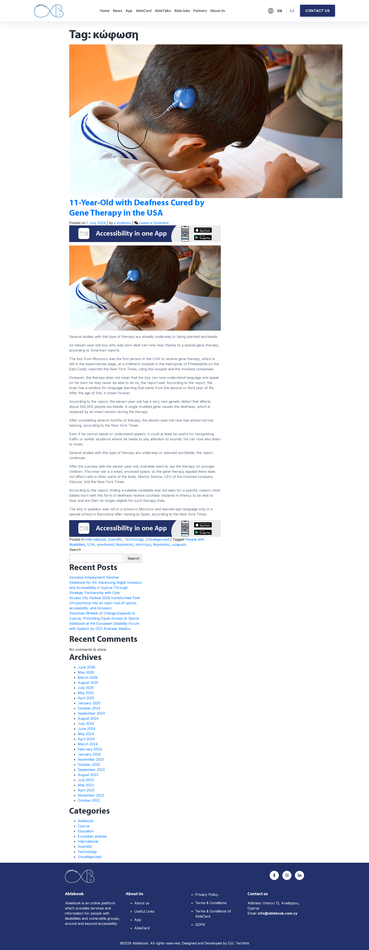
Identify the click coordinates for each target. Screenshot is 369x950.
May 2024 (86, 734)
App (129, 11)
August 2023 (88, 775)
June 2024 (86, 729)
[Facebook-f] (274, 875)
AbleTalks (163, 11)
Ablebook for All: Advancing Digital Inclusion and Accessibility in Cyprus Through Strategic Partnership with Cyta (105, 587)
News (117, 11)
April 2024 (86, 739)
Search (75, 549)
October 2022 (89, 800)
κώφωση (179, 544)
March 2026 (88, 677)
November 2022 (91, 795)
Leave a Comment (153, 223)
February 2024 (90, 749)
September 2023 (91, 770)
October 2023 (89, 764)
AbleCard (143, 11)
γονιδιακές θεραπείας (115, 544)
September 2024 (91, 713)
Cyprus (83, 826)
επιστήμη (143, 544)
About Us (217, 11)
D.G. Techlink (238, 943)
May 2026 (86, 672)
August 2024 (88, 718)
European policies (92, 836)
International (95, 539)
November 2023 (91, 759)
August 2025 (88, 682)
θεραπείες (161, 544)
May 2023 (86, 785)
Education (86, 831)
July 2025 (86, 688)
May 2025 (86, 693)
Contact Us (317, 11)
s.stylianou (122, 223)
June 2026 (86, 667)
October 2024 (89, 708)
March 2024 (88, 744)
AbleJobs (182, 11)
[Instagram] (286, 875)
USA (91, 544)
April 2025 (86, 698)
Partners (200, 11)
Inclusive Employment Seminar (94, 577)
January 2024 (89, 754)
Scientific (115, 539)
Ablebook (86, 821)
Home (105, 11)
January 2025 (89, 703)
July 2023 (86, 780)
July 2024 (86, 723)
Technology (134, 539)
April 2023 (86, 790)
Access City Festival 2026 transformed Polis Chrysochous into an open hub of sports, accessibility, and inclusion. (104, 603)
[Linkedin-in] (299, 875)
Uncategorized (157, 539)
